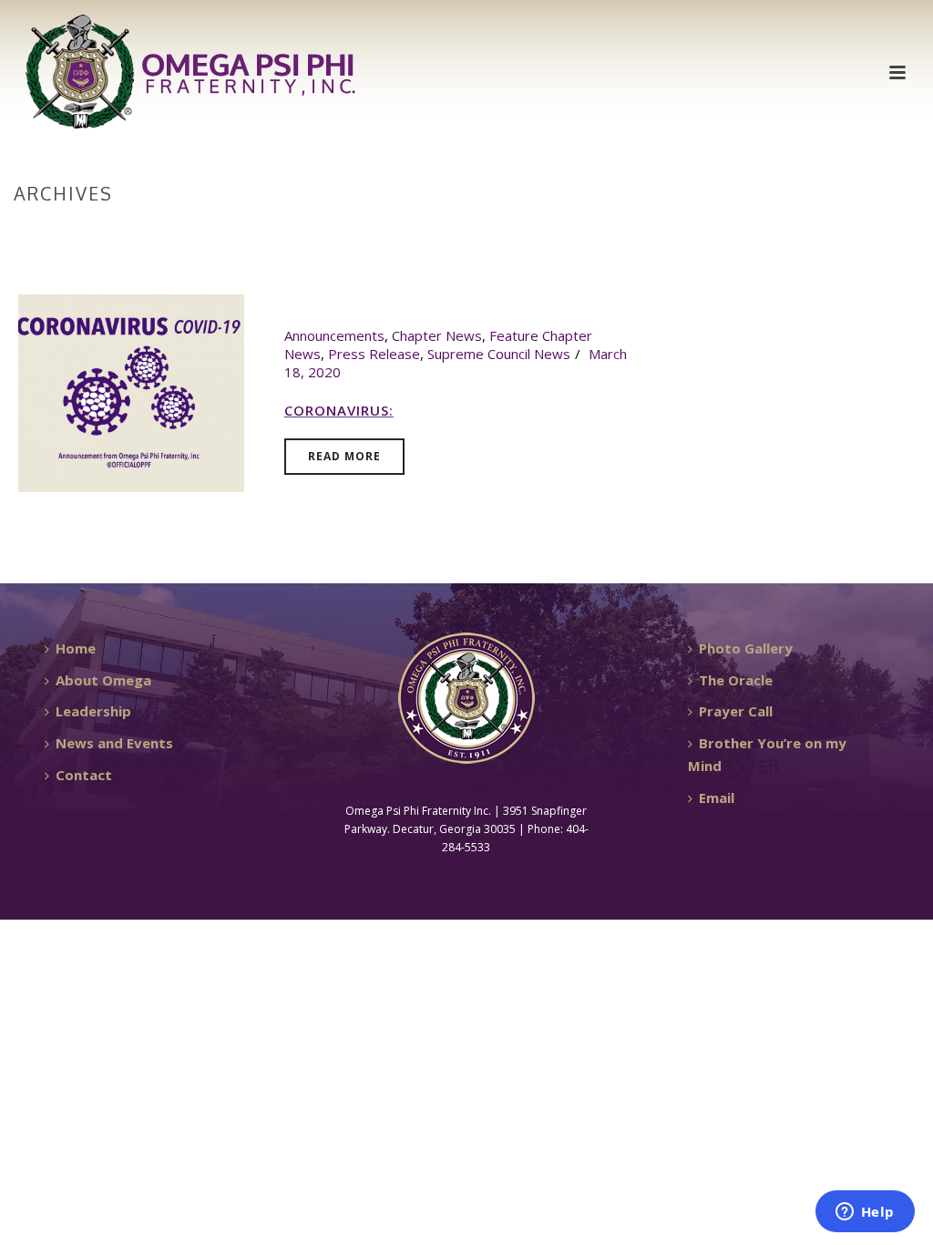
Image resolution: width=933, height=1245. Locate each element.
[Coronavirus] (131, 391)
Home (879, 231)
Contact (84, 775)
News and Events (114, 743)
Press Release (374, 354)
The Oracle (736, 680)
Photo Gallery (746, 648)
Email (716, 797)
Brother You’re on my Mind (767, 754)
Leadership (93, 711)
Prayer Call (736, 711)
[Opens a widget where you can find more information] (865, 1213)
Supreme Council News (498, 354)
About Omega (103, 680)
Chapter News (437, 335)
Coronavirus (336, 410)
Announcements (334, 335)
